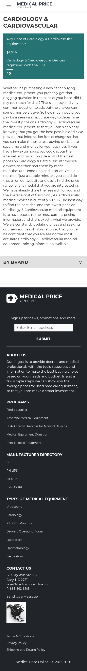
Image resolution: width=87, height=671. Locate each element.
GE (8, 462)
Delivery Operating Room (24, 531)
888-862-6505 (20, 588)
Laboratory (14, 540)
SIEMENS (12, 479)
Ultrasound (14, 507)
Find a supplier (16, 410)
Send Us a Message (22, 596)
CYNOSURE (14, 487)
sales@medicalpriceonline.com (28, 584)
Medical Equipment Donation (27, 434)
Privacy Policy (16, 643)
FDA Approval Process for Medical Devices (36, 426)
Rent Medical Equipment (23, 443)
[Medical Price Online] (34, 5)
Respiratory (14, 556)
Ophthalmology (17, 548)
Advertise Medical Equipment (27, 418)
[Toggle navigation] (8, 5)
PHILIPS (12, 470)
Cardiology (14, 515)
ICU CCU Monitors (19, 523)
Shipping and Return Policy (25, 650)
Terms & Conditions (20, 636)
